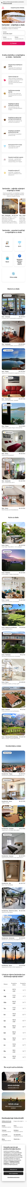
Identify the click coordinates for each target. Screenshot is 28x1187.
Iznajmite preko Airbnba (17, 8)
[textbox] (7, 39)
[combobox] (13, 34)
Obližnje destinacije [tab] (6, 1121)
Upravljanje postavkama (13, 1177)
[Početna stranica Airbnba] (3, 7)
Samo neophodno (13, 1173)
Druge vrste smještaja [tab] (19, 1121)
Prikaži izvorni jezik (7, 3)
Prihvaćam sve (13, 1169)
